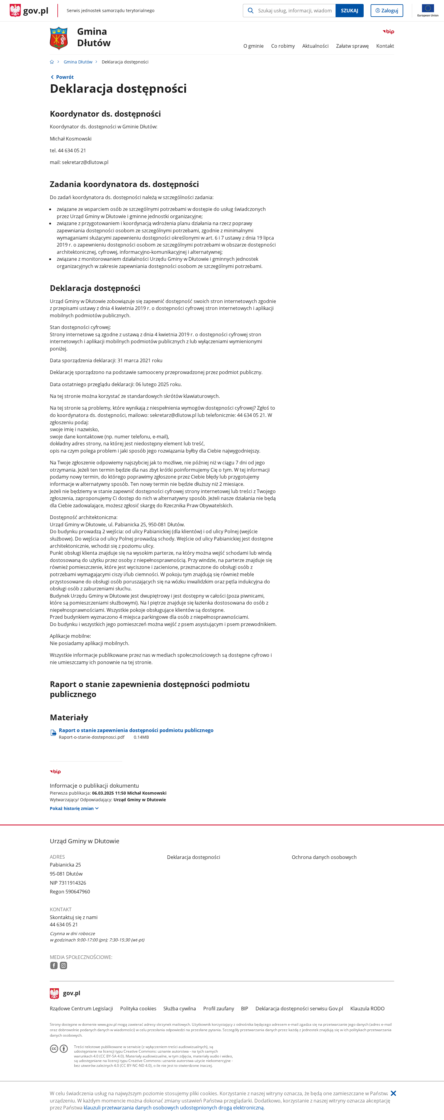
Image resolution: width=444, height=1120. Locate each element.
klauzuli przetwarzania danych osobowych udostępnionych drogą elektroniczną (174, 1107)
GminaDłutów (94, 37)
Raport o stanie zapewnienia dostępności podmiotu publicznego (136, 733)
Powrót (65, 77)
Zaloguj (392, 12)
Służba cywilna (179, 1008)
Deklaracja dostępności (193, 857)
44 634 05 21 (64, 924)
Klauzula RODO (367, 1008)
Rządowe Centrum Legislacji (81, 1008)
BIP (244, 1008)
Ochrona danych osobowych (324, 857)
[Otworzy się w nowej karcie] (54, 965)
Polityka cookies (138, 1008)
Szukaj (349, 10)
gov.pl (71, 993)
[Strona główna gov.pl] (52, 62)
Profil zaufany (218, 1008)
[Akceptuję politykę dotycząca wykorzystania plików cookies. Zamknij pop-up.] (393, 1093)
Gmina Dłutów (78, 62)
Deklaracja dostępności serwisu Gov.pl (299, 1008)
